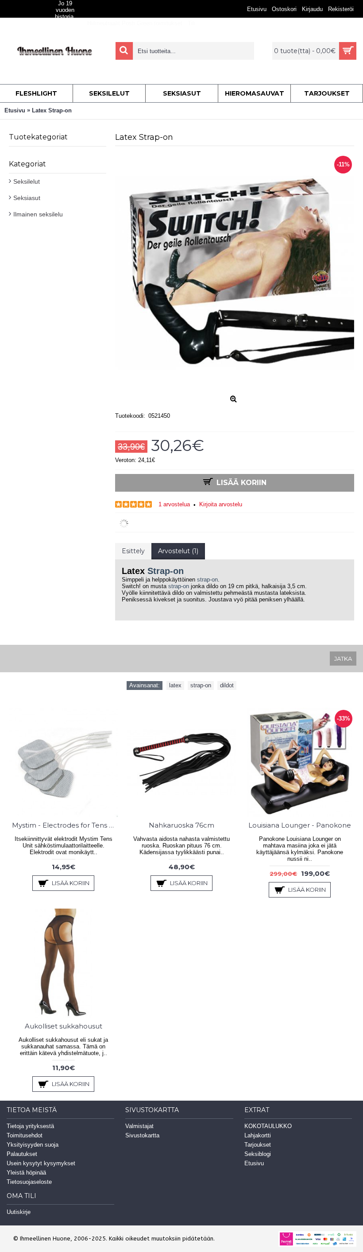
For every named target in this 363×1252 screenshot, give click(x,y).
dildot (227, 685)
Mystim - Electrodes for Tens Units (65, 825)
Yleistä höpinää (26, 1172)
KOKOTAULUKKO (268, 1126)
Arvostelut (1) (178, 551)
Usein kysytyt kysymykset (41, 1163)
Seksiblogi (257, 1154)
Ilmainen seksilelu (38, 214)
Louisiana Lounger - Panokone (299, 825)
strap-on (207, 579)
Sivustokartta (142, 1135)
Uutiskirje (19, 1212)
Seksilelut (26, 181)
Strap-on (165, 571)
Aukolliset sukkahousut (63, 1026)
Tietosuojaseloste (29, 1182)
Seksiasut (26, 197)
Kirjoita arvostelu (220, 504)
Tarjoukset (257, 1144)
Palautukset (22, 1154)
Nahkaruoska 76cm (181, 825)
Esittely (133, 551)
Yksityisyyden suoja (32, 1144)
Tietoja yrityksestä (30, 1126)
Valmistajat (139, 1126)
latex (175, 685)
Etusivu (254, 1163)
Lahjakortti (257, 1135)
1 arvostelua (174, 504)
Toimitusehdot (24, 1135)
